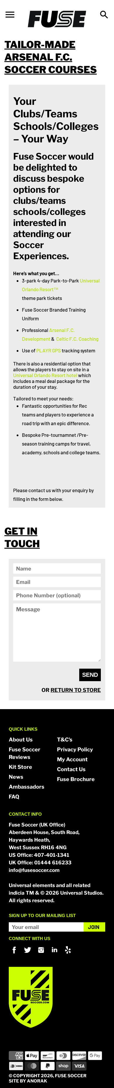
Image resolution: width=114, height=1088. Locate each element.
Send (90, 675)
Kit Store (20, 767)
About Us (21, 739)
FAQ (14, 797)
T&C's (64, 739)
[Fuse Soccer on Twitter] (27, 954)
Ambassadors (26, 787)
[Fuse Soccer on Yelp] (68, 954)
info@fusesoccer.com (34, 870)
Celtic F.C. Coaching (77, 339)
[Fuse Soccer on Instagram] (41, 954)
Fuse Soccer (71, 1075)
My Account (72, 759)
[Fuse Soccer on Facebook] (14, 954)
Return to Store (76, 690)
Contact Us (71, 769)
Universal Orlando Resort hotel (45, 375)
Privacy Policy (75, 749)
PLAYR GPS (48, 350)
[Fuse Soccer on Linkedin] (54, 954)
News (16, 777)
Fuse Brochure (76, 779)
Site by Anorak (28, 1081)
